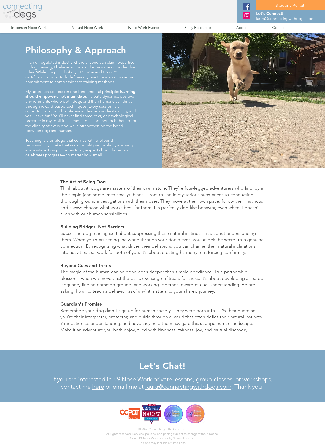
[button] (37, 27)
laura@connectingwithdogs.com (285, 18)
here (98, 386)
